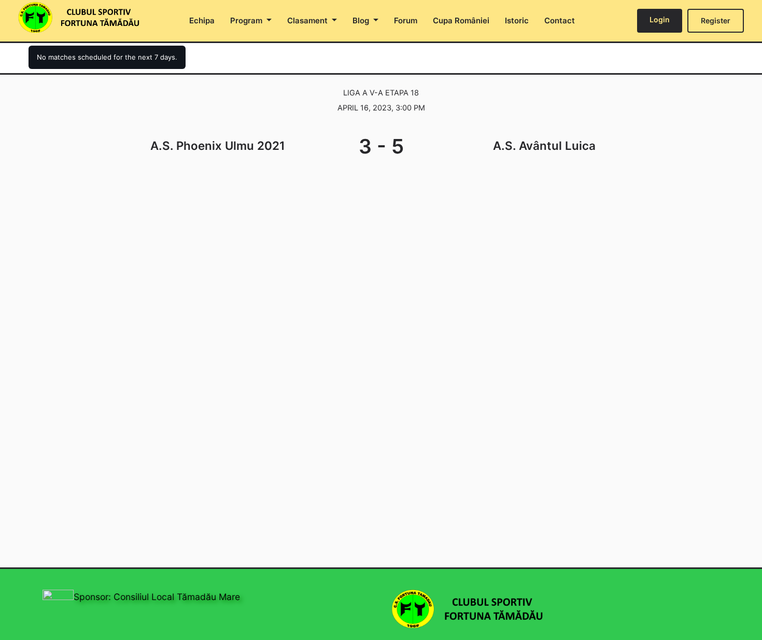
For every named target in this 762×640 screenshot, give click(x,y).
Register (715, 20)
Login (660, 19)
